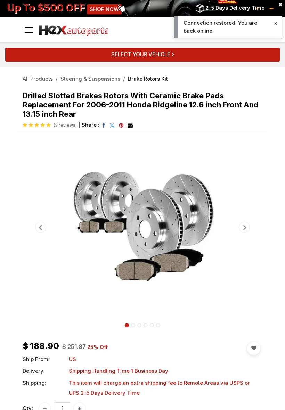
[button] (41, 227)
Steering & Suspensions (90, 78)
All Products (38, 78)
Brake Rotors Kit (148, 78)
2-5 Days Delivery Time (234, 8)
